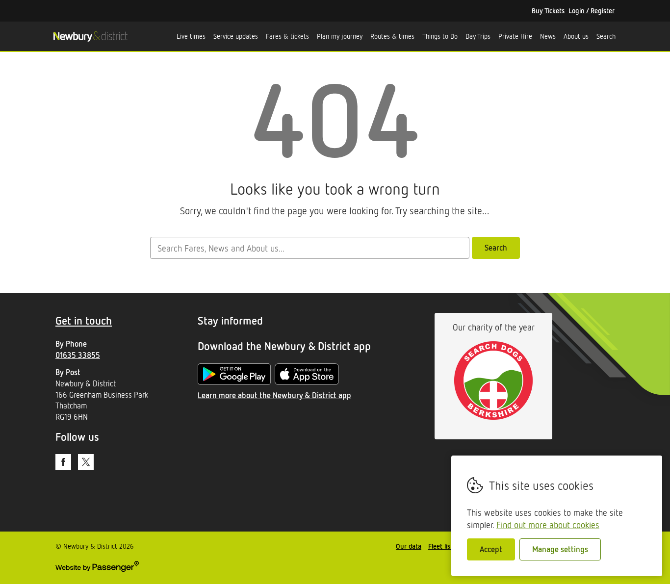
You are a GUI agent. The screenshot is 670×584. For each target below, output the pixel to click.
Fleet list (440, 546)
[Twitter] (86, 462)
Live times (191, 36)
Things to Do (440, 36)
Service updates (235, 36)
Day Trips (477, 36)
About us (576, 36)
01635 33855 (77, 355)
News (548, 36)
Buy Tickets (548, 10)
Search (606, 36)
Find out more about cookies (547, 524)
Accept (491, 549)
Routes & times (392, 36)
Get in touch (83, 320)
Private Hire (515, 36)
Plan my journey (339, 36)
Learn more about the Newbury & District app (274, 395)
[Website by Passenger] (97, 569)
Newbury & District (90, 36)
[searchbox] (309, 248)
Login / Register (591, 10)
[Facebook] (63, 462)
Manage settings (560, 549)
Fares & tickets (287, 36)
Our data (408, 546)
